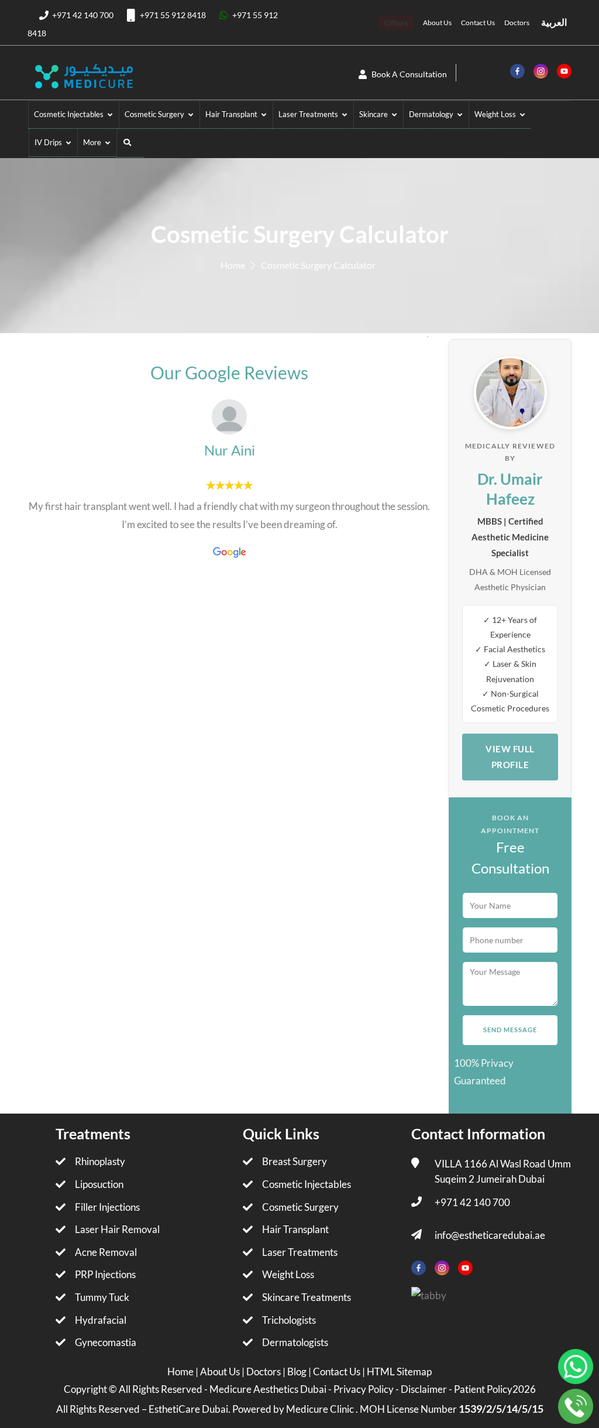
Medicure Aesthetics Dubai (267, 1389)
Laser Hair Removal (117, 1229)
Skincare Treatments (306, 1297)
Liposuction (99, 1184)
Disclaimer (424, 1389)
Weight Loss (288, 1274)
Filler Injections (107, 1207)
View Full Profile (510, 757)
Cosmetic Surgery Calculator (318, 264)
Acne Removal (106, 1252)
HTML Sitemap (399, 1371)
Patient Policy (483, 1389)
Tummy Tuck (102, 1297)
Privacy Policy (363, 1389)
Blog (297, 1371)
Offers (396, 23)
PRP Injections (105, 1274)
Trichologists (289, 1320)
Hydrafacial (100, 1320)
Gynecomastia (105, 1342)
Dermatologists (295, 1342)
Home (233, 264)
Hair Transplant (295, 1229)
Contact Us (478, 22)
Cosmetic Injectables (306, 1184)
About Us (437, 22)
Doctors (516, 22)
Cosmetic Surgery (300, 1207)
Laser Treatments (300, 1252)
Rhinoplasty (100, 1161)
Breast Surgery (294, 1161)
